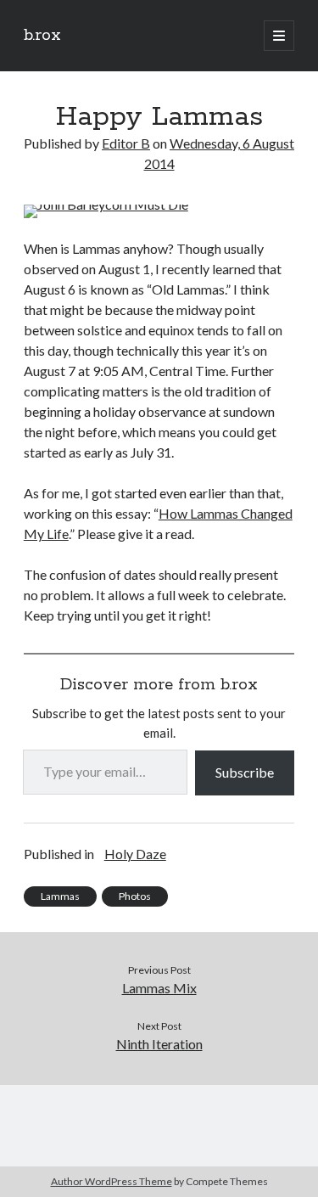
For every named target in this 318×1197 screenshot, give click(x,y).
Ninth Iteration (159, 1044)
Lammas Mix (159, 988)
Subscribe (244, 772)
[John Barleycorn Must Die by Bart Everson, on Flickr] (106, 204)
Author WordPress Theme (111, 1181)
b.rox (42, 35)
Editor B (126, 143)
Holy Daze (135, 854)
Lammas (60, 896)
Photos (135, 896)
